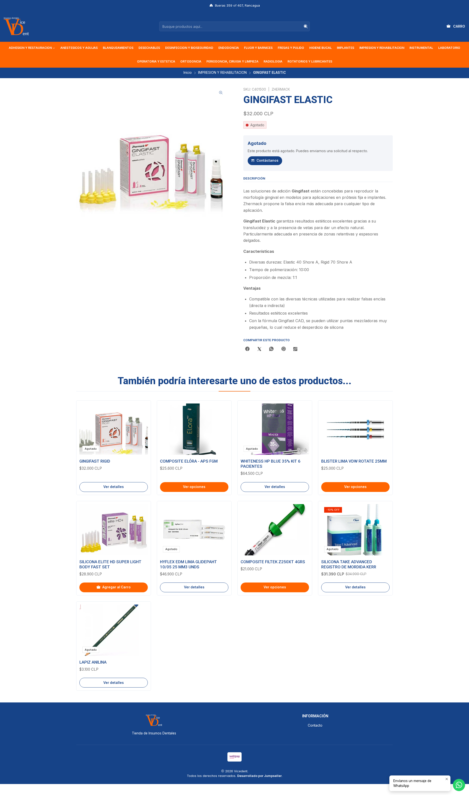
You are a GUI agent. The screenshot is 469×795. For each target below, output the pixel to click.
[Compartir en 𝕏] (259, 349)
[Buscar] (305, 26)
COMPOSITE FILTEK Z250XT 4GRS (273, 561)
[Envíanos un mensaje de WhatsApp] (459, 785)
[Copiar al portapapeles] (295, 349)
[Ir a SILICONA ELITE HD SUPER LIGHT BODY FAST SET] (113, 529)
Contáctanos (267, 160)
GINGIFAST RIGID (94, 461)
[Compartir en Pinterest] (283, 349)
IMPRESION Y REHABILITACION (222, 72)
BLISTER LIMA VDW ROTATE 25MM (354, 461)
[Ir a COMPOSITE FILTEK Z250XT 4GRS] (275, 529)
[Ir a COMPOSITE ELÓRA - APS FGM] (194, 429)
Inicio (187, 72)
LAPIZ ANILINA (93, 662)
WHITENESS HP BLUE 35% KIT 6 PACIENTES (270, 464)
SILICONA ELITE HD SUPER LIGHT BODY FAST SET (110, 564)
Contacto (315, 725)
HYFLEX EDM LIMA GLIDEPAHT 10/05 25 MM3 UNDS (188, 564)
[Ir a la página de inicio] (16, 26)
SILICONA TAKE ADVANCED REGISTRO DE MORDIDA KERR (348, 564)
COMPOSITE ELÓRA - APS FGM (189, 461)
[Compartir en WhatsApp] (271, 349)
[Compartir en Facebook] (247, 349)
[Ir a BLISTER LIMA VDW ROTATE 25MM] (355, 429)
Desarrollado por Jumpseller (259, 776)
